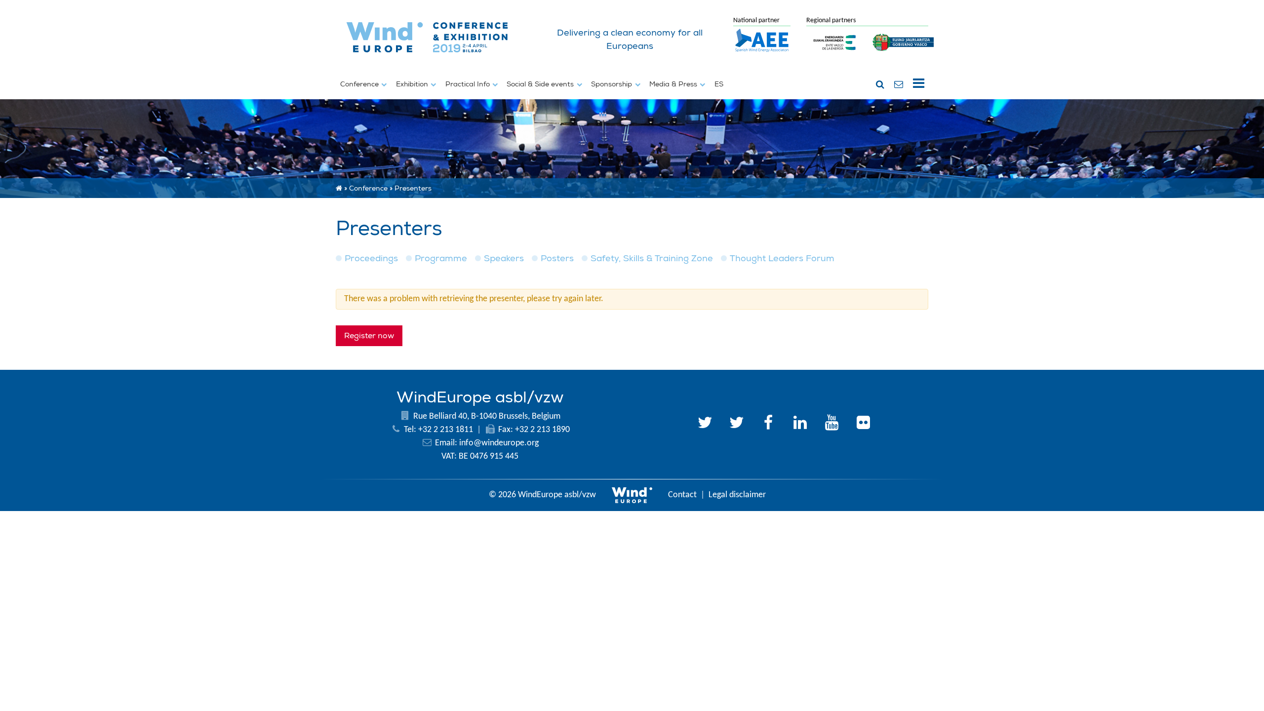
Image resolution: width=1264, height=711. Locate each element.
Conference (360, 83)
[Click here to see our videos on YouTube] (831, 424)
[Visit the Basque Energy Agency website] (835, 56)
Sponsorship (612, 83)
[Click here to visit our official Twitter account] (705, 424)
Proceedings (371, 258)
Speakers (504, 258)
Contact (682, 495)
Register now (369, 336)
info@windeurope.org (499, 443)
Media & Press (674, 83)
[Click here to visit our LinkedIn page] (800, 424)
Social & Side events (541, 83)
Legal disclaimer (737, 495)
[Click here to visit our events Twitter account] (737, 424)
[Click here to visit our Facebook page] (768, 424)
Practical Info (468, 83)
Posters (557, 258)
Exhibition (413, 83)
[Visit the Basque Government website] (903, 56)
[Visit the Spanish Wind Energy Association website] (761, 52)
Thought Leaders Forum (782, 258)
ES (718, 83)
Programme (441, 258)
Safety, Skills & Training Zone (652, 258)
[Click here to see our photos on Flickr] (863, 424)
